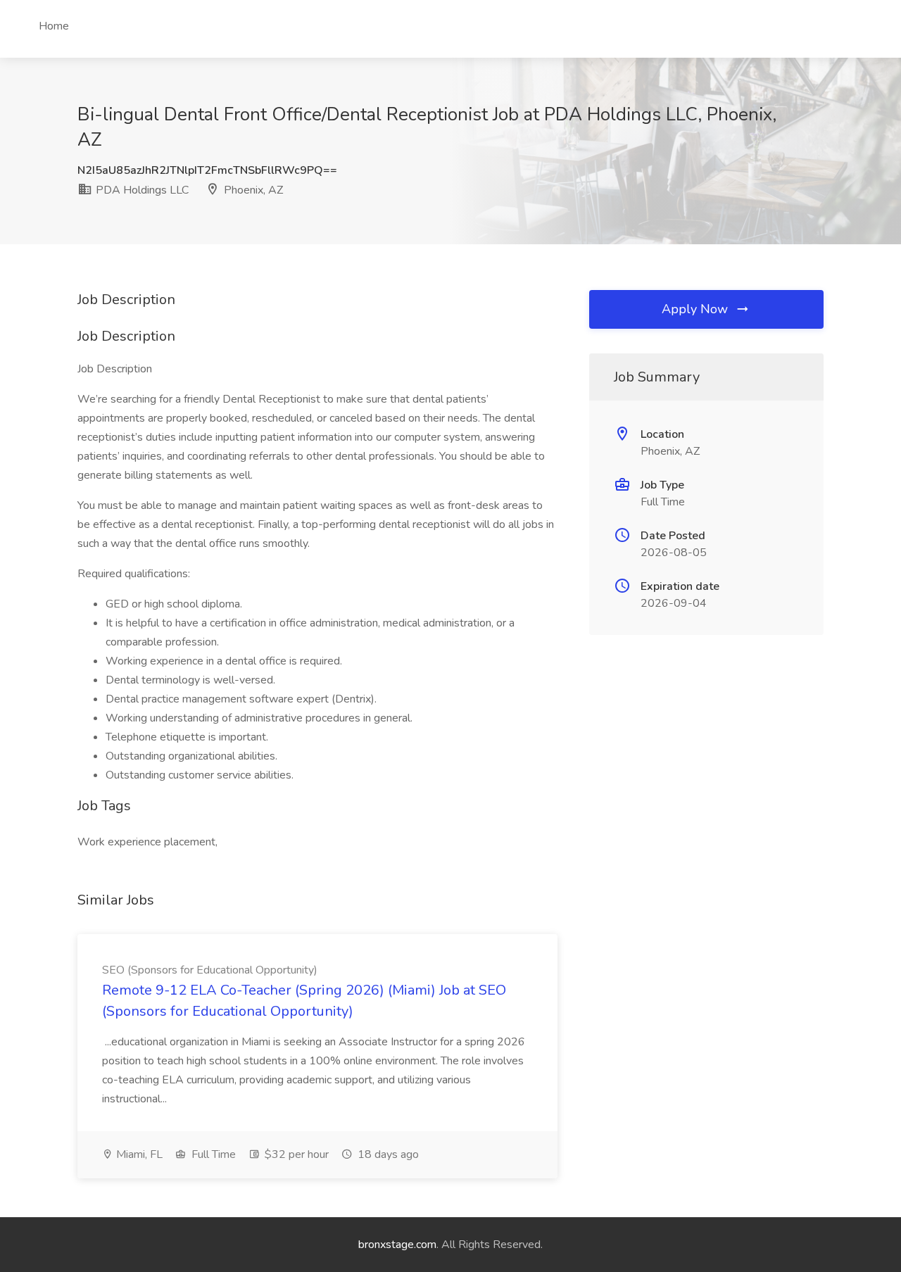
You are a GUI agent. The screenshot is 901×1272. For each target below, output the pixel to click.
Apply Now (696, 309)
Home (54, 26)
